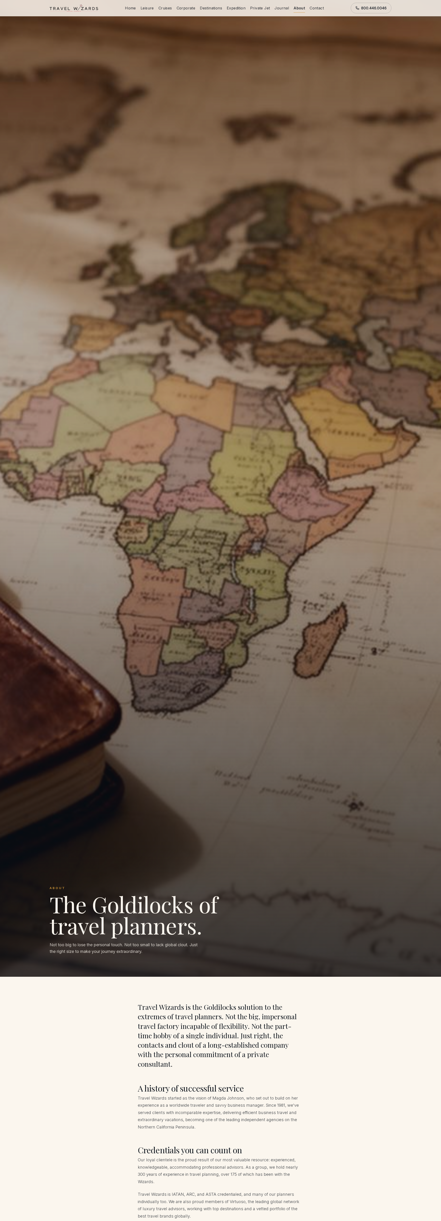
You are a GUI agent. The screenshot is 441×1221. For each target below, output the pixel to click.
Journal (281, 8)
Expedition (236, 8)
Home (130, 8)
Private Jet (260, 8)
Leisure (147, 8)
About (299, 8)
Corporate (186, 8)
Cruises (165, 8)
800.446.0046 (374, 8)
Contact (317, 8)
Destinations (211, 8)
